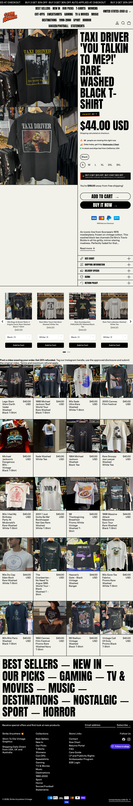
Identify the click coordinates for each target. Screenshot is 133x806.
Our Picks (41, 745)
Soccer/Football (45, 786)
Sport (39, 779)
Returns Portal (77, 745)
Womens (41, 752)
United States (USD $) (115, 11)
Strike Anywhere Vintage (21, 799)
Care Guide (75, 752)
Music (39, 769)
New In (39, 742)
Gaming (40, 762)
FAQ (71, 749)
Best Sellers (42, 738)
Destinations (43, 772)
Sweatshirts (42, 759)
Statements (42, 789)
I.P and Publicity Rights (82, 755)
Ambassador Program (81, 759)
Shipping (84, 133)
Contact (73, 738)
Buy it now (102, 205)
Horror (39, 783)
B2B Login (74, 762)
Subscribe (122, 725)
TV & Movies (43, 765)
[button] (123, 23)
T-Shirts (40, 749)
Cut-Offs (40, 755)
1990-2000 (42, 776)
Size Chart (74, 742)
